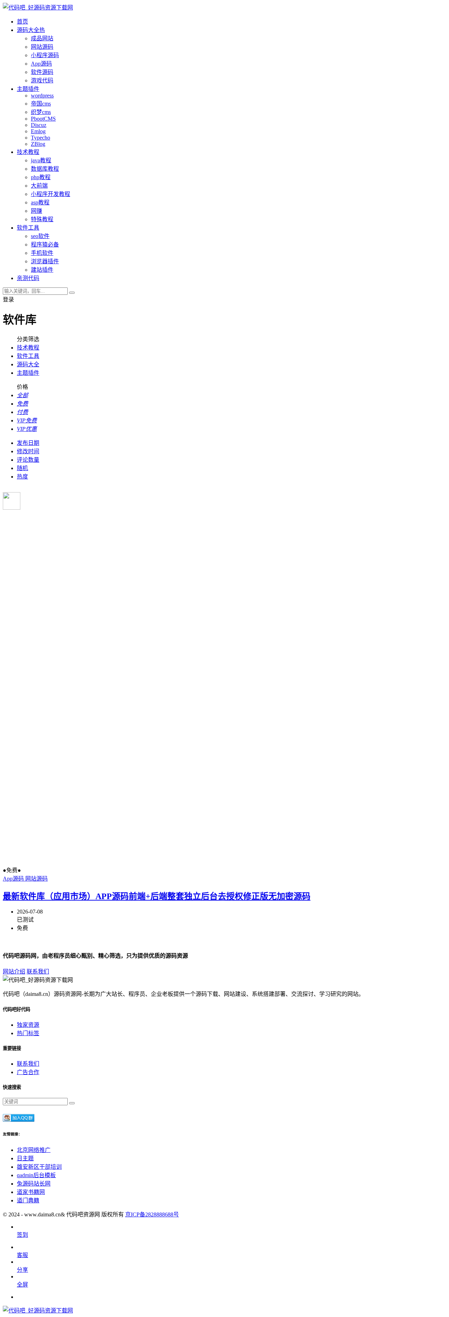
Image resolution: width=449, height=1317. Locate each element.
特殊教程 (42, 219)
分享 (22, 1270)
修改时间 (28, 451)
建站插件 (42, 270)
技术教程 (28, 348)
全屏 (22, 1285)
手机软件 (42, 253)
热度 (22, 477)
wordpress (42, 96)
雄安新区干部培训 (39, 1167)
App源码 (41, 64)
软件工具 (28, 356)
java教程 (41, 160)
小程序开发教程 (50, 194)
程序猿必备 (45, 244)
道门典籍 (28, 1200)
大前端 (39, 186)
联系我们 (38, 972)
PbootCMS (43, 119)
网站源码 (42, 47)
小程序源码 (45, 55)
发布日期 (28, 443)
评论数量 (28, 460)
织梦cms (41, 112)
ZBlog (38, 144)
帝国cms (41, 104)
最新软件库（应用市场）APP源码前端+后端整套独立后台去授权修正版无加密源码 (156, 896)
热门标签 (28, 1033)
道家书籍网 (31, 1192)
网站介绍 (14, 972)
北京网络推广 (34, 1150)
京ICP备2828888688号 (152, 1214)
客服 (22, 1255)
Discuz (38, 125)
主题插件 (28, 373)
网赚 (36, 211)
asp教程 (40, 202)
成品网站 (42, 38)
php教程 (41, 177)
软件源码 (42, 72)
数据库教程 (45, 169)
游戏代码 (42, 80)
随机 (22, 468)
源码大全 (28, 364)
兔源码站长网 (34, 1184)
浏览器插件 (45, 261)
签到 (22, 1235)
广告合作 (28, 1072)
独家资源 (28, 1025)
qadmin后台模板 (36, 1175)
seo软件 (40, 236)
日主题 (25, 1158)
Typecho (40, 138)
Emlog (38, 131)
